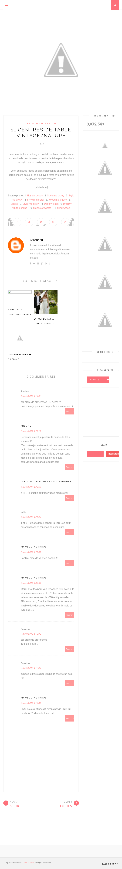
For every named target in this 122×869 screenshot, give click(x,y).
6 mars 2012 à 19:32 (31, 396)
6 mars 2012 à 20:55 (31, 487)
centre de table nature (41, 124)
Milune (26, 425)
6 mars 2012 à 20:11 (31, 431)
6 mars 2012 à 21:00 (31, 517)
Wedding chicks (58, 199)
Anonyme (37, 239)
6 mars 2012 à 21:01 (31, 552)
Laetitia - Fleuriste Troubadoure (46, 481)
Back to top (109, 864)
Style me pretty (55, 195)
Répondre (70, 411)
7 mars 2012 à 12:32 (31, 634)
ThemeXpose (28, 862)
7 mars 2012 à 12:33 (31, 668)
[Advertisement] (104, 415)
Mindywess (63, 207)
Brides (14, 203)
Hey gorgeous (35, 195)
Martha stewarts (42, 207)
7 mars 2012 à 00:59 (31, 583)
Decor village (51, 203)
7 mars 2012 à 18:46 (31, 703)
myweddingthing (33, 546)
